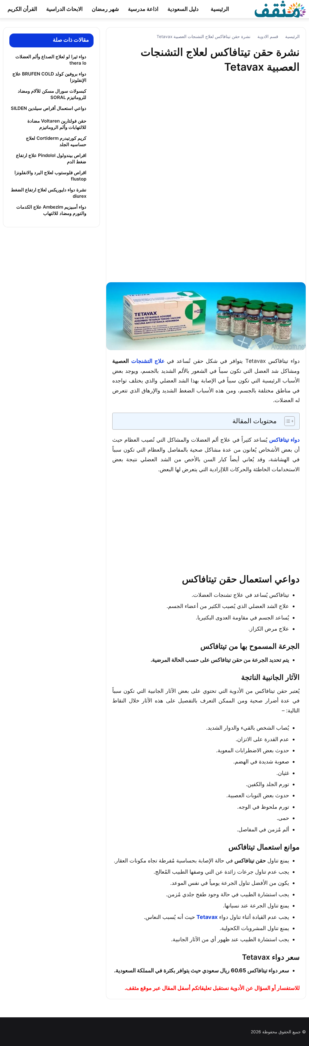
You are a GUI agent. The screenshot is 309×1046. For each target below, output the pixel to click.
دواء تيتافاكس (284, 440)
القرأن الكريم (22, 9)
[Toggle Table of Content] (286, 421)
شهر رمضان (105, 9)
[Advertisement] (206, 182)
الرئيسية (220, 9)
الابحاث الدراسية (64, 9)
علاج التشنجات (148, 361)
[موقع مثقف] (280, 8)
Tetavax (207, 917)
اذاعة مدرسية (143, 9)
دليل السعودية (183, 9)
